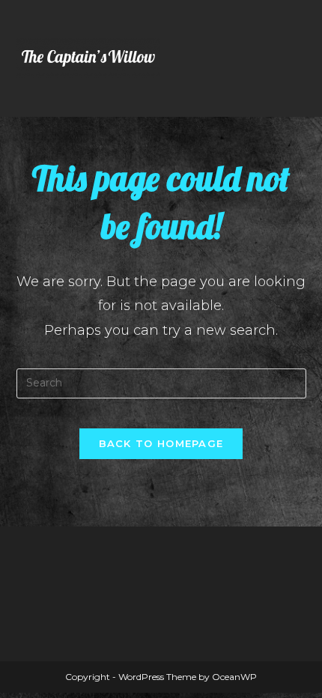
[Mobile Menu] (301, 58)
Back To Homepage (161, 443)
